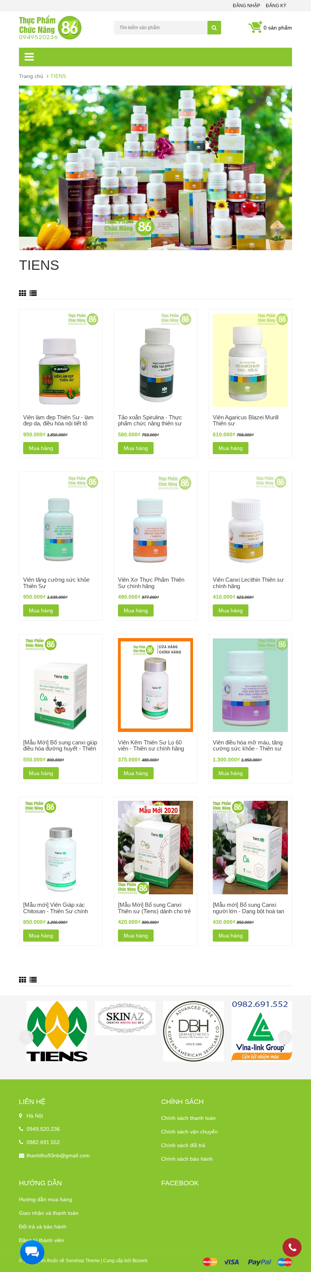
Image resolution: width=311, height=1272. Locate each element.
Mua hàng (41, 448)
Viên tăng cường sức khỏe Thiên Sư (56, 582)
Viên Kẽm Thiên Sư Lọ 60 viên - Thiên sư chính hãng (151, 745)
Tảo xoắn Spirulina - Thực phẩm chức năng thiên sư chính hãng (150, 423)
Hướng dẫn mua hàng (45, 1199)
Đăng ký (276, 5)
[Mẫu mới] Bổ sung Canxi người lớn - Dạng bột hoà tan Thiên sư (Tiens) (248, 910)
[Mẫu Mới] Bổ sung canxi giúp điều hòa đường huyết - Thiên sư (60, 748)
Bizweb (140, 1260)
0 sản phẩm (278, 28)
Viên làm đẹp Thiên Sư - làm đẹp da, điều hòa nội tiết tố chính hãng (58, 423)
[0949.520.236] (292, 1249)
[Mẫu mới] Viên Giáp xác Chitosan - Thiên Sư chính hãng (55, 910)
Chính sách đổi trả (183, 1145)
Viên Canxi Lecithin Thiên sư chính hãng (248, 582)
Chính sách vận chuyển (189, 1132)
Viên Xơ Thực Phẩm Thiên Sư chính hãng (151, 582)
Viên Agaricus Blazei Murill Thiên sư (245, 420)
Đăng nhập (246, 5)
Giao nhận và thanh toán (49, 1213)
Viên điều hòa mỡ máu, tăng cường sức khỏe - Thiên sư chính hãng (248, 748)
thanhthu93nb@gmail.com (58, 1155)
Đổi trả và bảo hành (42, 1227)
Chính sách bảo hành (187, 1159)
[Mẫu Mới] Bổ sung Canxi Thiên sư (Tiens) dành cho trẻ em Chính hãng (154, 910)
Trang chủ (31, 76)
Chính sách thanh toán (188, 1118)
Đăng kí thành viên (41, 1240)
